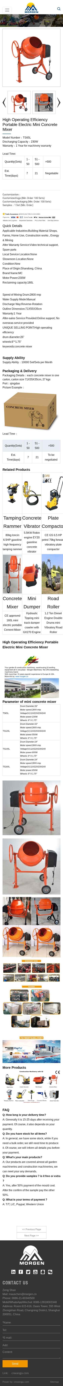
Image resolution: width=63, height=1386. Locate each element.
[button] (58, 102)
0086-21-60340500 (23, 1298)
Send (15, 1363)
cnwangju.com (20, 1373)
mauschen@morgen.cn (23, 1294)
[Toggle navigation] (7, 10)
